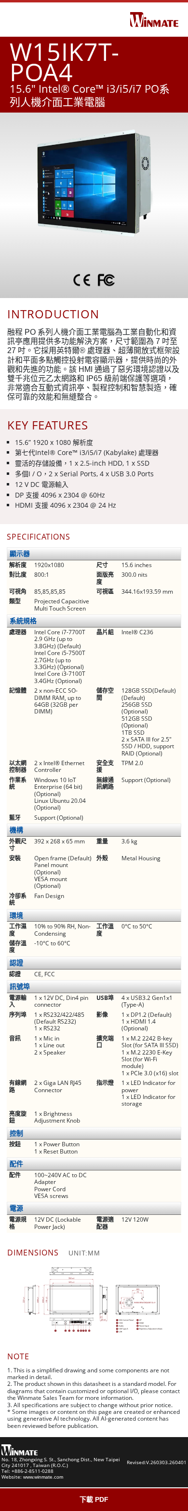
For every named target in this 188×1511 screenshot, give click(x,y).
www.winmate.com (43, 1477)
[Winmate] (154, 19)
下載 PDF (94, 1499)
